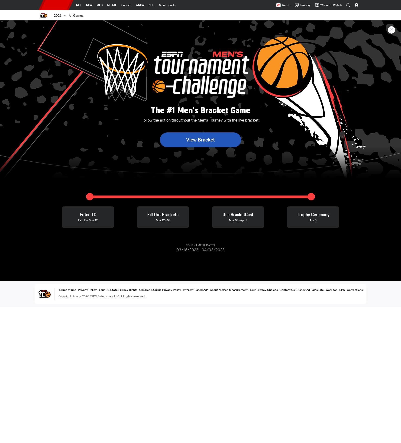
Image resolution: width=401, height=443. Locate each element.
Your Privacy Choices (263, 290)
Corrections (355, 290)
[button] (348, 5)
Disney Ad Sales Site (310, 290)
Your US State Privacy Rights (118, 290)
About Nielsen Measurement (229, 290)
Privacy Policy (87, 290)
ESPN (55, 5)
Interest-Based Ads (195, 290)
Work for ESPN (335, 290)
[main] (200, 231)
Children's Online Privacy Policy (160, 290)
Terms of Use (67, 290)
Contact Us (287, 290)
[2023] (65, 15)
